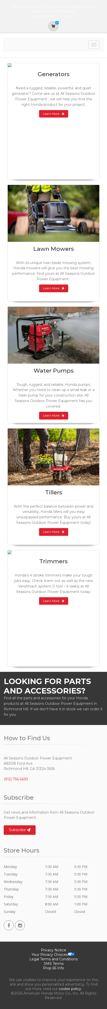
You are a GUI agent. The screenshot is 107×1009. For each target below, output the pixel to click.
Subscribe (18, 830)
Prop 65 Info (53, 968)
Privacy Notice (53, 950)
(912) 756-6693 (16, 779)
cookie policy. (70, 989)
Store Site (67, 16)
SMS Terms (53, 963)
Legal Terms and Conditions (53, 959)
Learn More (51, 114)
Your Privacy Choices (50, 954)
